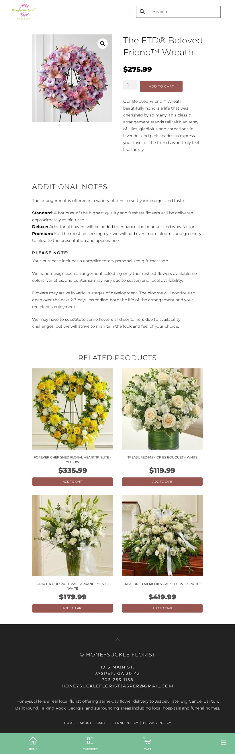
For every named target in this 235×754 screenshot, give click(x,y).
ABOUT (86, 723)
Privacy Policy (157, 723)
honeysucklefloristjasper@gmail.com (117, 686)
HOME (69, 723)
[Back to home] (23, 11)
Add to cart (161, 86)
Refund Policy (124, 723)
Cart (101, 723)
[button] (223, 742)
